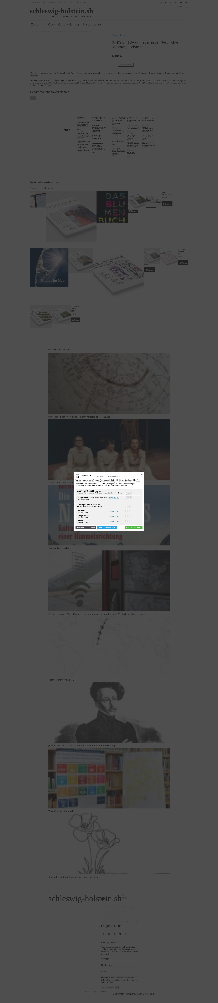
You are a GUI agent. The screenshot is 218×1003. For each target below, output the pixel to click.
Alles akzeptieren (133, 527)
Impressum (100, 476)
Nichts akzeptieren (107, 527)
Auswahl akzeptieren (86, 527)
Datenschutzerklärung (113, 476)
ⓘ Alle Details (114, 498)
